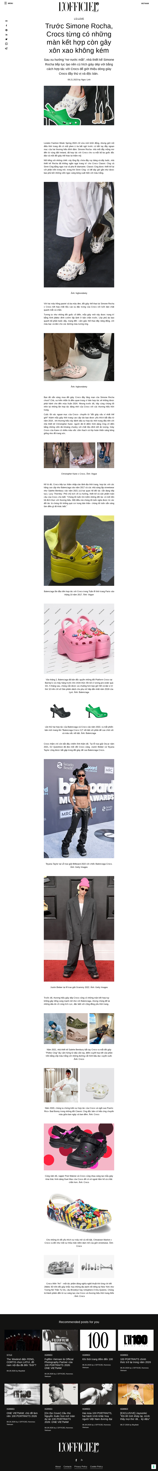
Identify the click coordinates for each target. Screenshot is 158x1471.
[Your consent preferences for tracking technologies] (153, 1466)
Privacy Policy (80, 1467)
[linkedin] (6, 35)
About (58, 1467)
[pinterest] (6, 30)
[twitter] (6, 39)
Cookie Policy (96, 1467)
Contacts (67, 1467)
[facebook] (6, 26)
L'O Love (79, 18)
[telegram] (6, 48)
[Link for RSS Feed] (81, 1460)
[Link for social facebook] (76, 1461)
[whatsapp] (6, 44)
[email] (6, 21)
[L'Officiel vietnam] (79, 7)
